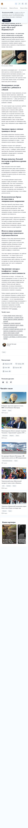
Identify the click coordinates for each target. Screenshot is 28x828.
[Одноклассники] (6, 382)
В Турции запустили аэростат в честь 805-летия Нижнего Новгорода (12, 406)
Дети (3, 485)
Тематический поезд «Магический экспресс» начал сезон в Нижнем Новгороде (12, 483)
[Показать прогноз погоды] (16, 3)
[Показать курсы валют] (19, 3)
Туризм (3, 352)
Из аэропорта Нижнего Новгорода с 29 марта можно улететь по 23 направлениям (14, 457)
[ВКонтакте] (3, 382)
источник (14, 308)
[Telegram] (10, 382)
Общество (12, 435)
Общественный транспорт (7, 460)
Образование (4, 435)
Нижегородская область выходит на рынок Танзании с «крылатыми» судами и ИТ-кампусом (14, 432)
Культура (4, 410)
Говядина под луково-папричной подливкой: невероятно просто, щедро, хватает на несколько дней (13, 325)
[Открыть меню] (26, 3)
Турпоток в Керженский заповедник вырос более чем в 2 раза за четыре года (14, 507)
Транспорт (9, 485)
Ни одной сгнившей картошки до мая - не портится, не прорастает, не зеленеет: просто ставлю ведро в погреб (14, 331)
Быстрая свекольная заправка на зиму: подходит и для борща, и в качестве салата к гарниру (14, 336)
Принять (6, 20)
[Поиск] (22, 3)
